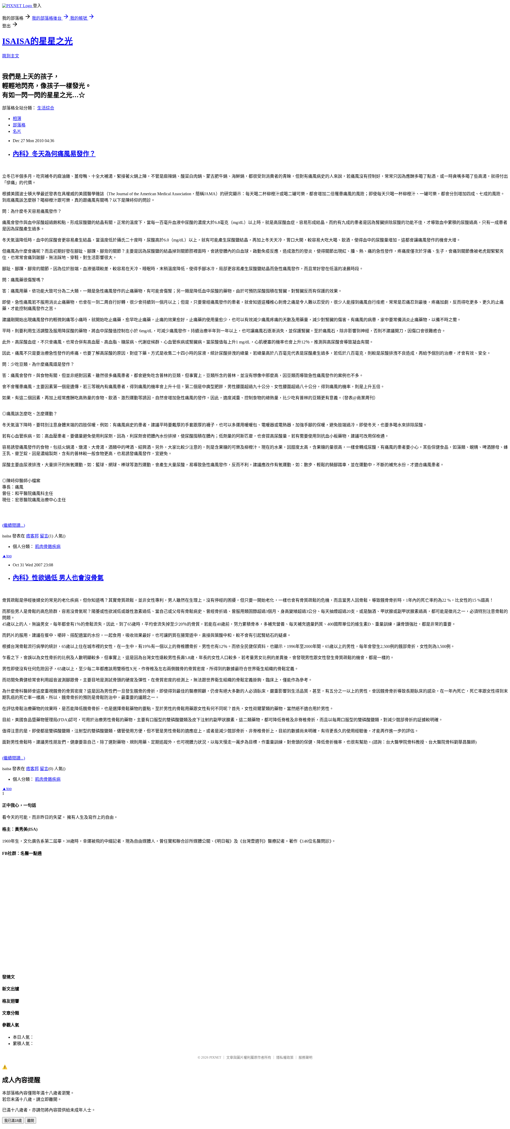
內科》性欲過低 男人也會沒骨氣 (58, 577)
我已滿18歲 (13, 1121)
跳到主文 (10, 56)
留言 (44, 536)
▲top (7, 556)
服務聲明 (305, 1057)
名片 (17, 131)
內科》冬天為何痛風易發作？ (54, 153)
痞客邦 (32, 536)
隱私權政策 (285, 1057)
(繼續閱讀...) (13, 525)
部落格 (19, 125)
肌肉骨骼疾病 (48, 546)
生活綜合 (45, 108)
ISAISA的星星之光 (37, 41)
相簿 (17, 118)
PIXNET (215, 1057)
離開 (30, 1121)
